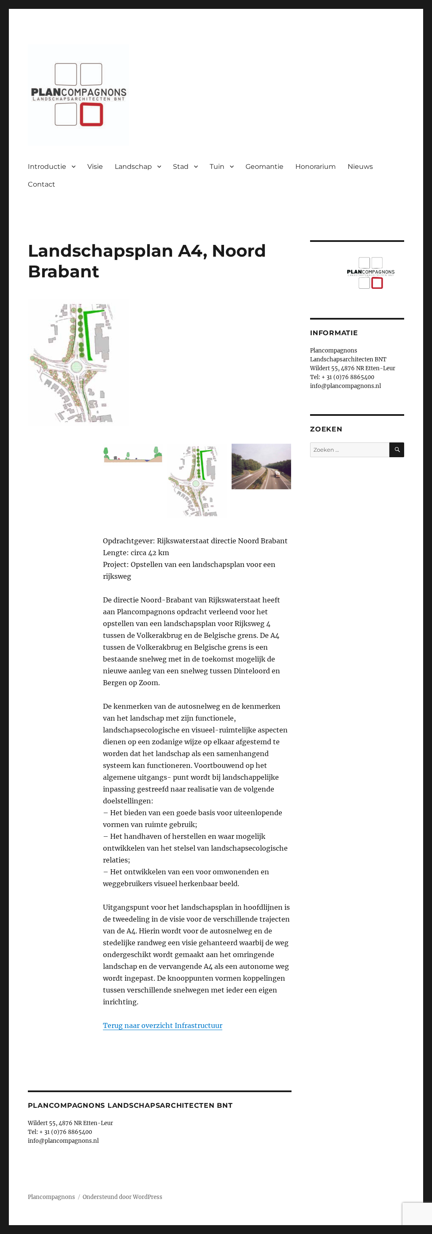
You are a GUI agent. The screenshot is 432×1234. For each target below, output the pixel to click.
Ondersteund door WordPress (122, 1197)
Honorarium (315, 167)
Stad (181, 167)
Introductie (47, 167)
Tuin (217, 167)
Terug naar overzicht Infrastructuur (162, 1025)
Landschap (133, 167)
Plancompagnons (51, 1197)
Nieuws (360, 167)
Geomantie (265, 167)
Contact (41, 184)
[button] (133, 457)
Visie (95, 167)
